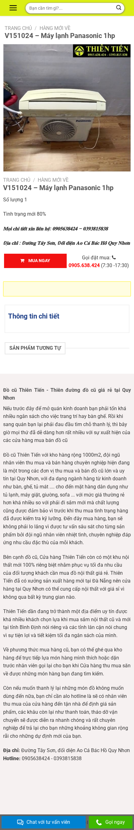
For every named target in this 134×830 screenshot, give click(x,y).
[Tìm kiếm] (118, 8)
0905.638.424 (84, 265)
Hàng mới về (55, 28)
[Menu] (14, 8)
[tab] (67, 316)
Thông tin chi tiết (33, 316)
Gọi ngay (115, 822)
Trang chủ (18, 28)
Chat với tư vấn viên (48, 822)
